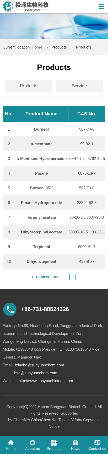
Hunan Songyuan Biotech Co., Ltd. (67, 406)
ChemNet (21, 420)
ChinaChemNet (44, 420)
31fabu (76, 420)
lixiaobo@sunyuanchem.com (39, 365)
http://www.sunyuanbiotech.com (46, 380)
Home (37, 47)
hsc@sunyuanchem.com (35, 373)
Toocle (63, 420)
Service (79, 85)
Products (28, 85)
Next (56, 277)
